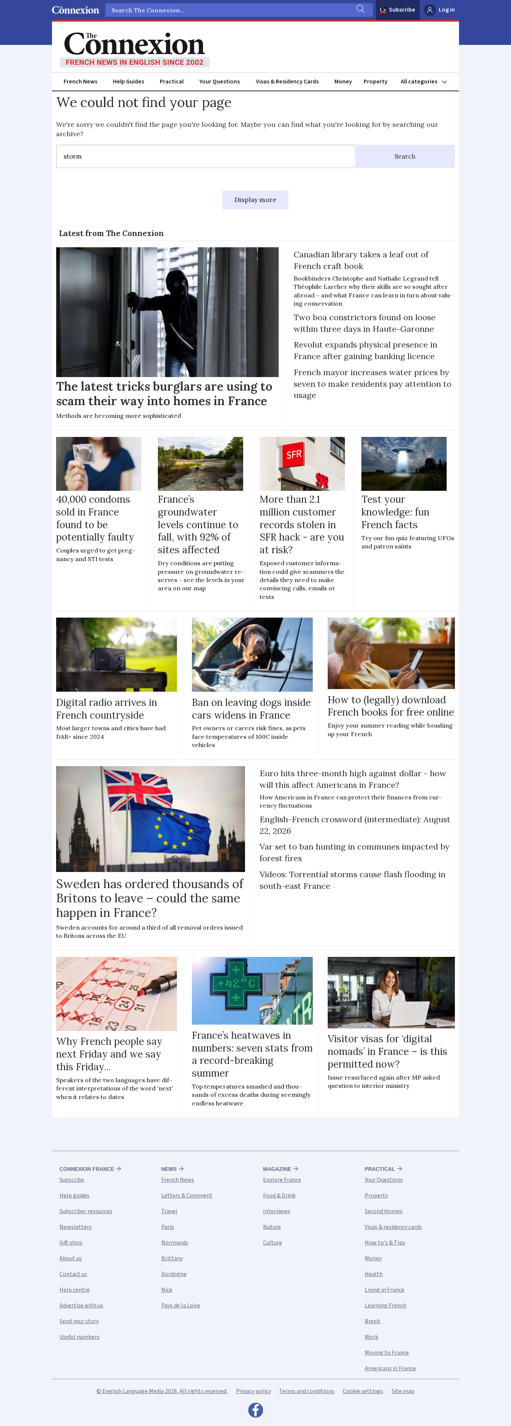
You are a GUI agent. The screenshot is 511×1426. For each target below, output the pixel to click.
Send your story (79, 1321)
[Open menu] (427, 82)
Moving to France (387, 1353)
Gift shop (70, 1243)
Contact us (73, 1274)
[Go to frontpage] (134, 50)
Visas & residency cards (393, 1227)
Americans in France (390, 1368)
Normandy (174, 1243)
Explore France (282, 1180)
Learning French (385, 1305)
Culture (272, 1243)
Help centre (74, 1290)
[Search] (360, 10)
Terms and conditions (306, 1391)
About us (70, 1258)
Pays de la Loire (180, 1305)
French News (80, 81)
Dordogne (174, 1274)
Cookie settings (363, 1391)
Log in (447, 10)
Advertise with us (81, 1305)
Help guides (74, 1195)
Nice (166, 1290)
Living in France (384, 1290)
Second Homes (384, 1211)
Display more (255, 200)
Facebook (255, 1412)
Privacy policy (253, 1391)
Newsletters (75, 1227)
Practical (172, 81)
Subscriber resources (85, 1211)
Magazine (277, 1169)
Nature (272, 1227)
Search (405, 156)
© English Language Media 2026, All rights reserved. (162, 1391)
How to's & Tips (385, 1243)
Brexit (372, 1321)
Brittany (172, 1258)
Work (371, 1337)
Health (374, 1274)
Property (376, 81)
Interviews (276, 1211)
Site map (403, 1391)
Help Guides (128, 81)
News (169, 1169)
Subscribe (402, 10)
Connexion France (86, 1169)
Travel (169, 1211)
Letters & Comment (186, 1195)
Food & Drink (279, 1195)
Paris (167, 1227)
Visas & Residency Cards (287, 81)
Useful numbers (79, 1337)
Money (343, 81)
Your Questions (219, 81)
